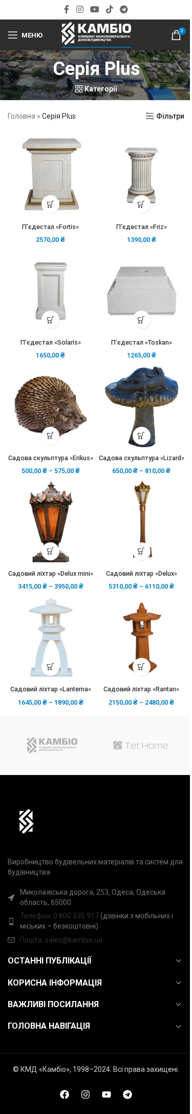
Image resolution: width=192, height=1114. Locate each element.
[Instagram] (85, 1094)
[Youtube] (106, 1094)
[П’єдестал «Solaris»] (51, 291)
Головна (21, 116)
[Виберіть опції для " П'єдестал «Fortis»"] (50, 204)
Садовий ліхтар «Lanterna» (50, 689)
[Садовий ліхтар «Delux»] (142, 522)
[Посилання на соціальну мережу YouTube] (94, 9)
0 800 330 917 (76, 916)
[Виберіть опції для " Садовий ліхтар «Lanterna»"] (50, 667)
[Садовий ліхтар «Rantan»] (142, 638)
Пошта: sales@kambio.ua (61, 940)
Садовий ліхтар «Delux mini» (50, 573)
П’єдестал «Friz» (141, 227)
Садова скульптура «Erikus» (50, 458)
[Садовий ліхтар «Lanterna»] (51, 638)
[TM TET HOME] (140, 745)
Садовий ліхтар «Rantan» (141, 689)
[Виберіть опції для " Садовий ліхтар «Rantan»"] (142, 667)
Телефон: (36, 916)
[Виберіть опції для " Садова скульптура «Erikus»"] (50, 436)
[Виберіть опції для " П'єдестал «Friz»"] (142, 204)
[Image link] (21, 821)
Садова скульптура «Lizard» (141, 458)
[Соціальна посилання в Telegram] (124, 9)
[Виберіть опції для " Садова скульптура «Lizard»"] (142, 436)
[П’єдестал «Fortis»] (51, 176)
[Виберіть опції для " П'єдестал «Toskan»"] (142, 320)
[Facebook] (64, 1094)
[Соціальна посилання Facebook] (66, 9)
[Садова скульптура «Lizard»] (142, 407)
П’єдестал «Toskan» (141, 342)
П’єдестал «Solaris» (50, 342)
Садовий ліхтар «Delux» (141, 573)
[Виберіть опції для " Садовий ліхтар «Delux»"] (142, 551)
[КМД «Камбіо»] (52, 745)
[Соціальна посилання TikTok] (110, 9)
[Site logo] (96, 34)
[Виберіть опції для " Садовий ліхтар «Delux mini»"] (50, 551)
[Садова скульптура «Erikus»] (51, 407)
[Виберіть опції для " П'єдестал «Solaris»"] (50, 320)
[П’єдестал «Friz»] (142, 176)
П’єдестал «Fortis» (50, 227)
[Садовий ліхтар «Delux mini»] (51, 522)
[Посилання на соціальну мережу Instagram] (80, 9)
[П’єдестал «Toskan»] (142, 291)
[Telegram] (127, 1094)
